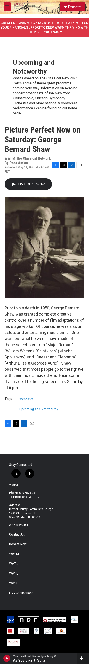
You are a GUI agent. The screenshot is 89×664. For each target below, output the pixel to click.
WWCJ (13, 583)
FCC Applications (21, 593)
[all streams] (83, 658)
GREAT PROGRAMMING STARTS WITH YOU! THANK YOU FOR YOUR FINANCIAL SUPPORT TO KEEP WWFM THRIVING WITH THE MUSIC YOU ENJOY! (44, 27)
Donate (74, 7)
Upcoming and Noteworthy (38, 409)
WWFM (13, 484)
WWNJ (13, 573)
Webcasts (26, 399)
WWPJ (13, 563)
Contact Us (17, 534)
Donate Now (18, 544)
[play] (7, 658)
